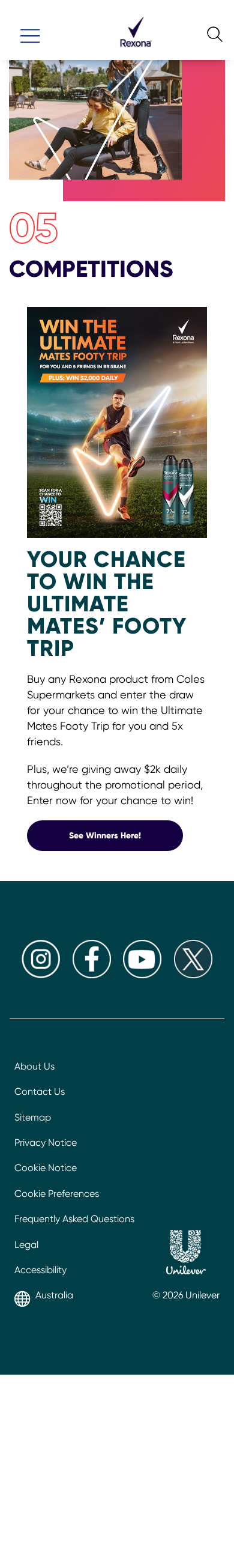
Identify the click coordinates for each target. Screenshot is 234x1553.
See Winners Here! (126, 835)
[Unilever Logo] (186, 1254)
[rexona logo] (136, 52)
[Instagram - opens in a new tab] (41, 975)
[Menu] (30, 30)
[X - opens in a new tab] (193, 975)
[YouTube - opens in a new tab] (142, 975)
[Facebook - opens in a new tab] (92, 975)
